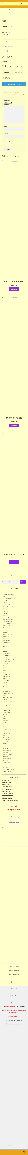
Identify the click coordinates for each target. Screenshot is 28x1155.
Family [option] (5, 609)
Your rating (7, 100)
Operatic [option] (6, 727)
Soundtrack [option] (6, 750)
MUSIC (8, 9)
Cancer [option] (5, 600)
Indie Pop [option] (6, 706)
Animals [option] (6, 638)
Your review (7, 104)
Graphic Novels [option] (7, 693)
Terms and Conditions (7, 798)
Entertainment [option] (7, 607)
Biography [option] (6, 642)
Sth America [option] (7, 630)
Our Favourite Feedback (7, 793)
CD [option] (4, 649)
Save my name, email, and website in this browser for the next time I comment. (14, 143)
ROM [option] (5, 744)
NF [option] (4, 723)
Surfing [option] (5, 632)
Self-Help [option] (6, 626)
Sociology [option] (6, 748)
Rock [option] (5, 741)
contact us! (22, 1006)
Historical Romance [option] (9, 701)
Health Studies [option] (7, 697)
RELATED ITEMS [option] (8, 769)
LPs (12, 9)
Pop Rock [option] (6, 733)
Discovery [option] (6, 670)
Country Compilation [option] (9, 659)
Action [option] (5, 592)
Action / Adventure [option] (8, 594)
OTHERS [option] (6, 767)
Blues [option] (5, 645)
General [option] (5, 689)
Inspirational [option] (7, 708)
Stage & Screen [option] (7, 754)
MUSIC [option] (6, 765)
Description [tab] (5, 42)
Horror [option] (5, 613)
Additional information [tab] (8, 46)
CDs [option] (5, 602)
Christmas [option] (6, 604)
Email (6, 133)
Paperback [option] (6, 729)
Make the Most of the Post (8, 789)
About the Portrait (6, 782)
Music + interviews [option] (8, 619)
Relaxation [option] (6, 739)
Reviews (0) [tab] (5, 51)
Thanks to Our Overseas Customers (10, 800)
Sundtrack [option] (6, 756)
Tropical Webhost (18, 1020)
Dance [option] (5, 666)
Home (4, 9)
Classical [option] (6, 651)
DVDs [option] (5, 672)
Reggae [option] (5, 737)
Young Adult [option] (7, 760)
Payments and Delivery (7, 795)
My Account (4, 1152)
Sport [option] (5, 628)
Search (3, 579)
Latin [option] (5, 716)
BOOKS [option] (6, 647)
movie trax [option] (6, 617)
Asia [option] (4, 596)
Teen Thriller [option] (7, 634)
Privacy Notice (5, 796)
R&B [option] (5, 735)
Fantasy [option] (5, 678)
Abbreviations (5, 784)
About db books (5, 781)
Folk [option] (5, 685)
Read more (14, 289)
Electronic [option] (6, 674)
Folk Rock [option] (6, 687)
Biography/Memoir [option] (9, 598)
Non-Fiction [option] (7, 725)
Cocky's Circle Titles (7, 786)
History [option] (5, 704)
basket (22, 1151)
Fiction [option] (5, 682)
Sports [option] (5, 752)
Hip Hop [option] (6, 699)
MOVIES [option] (6, 763)
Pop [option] (5, 731)
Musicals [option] (6, 720)
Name (6, 126)
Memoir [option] (5, 718)
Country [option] (6, 657)
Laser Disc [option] (6, 615)
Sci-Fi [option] (5, 746)
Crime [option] (5, 663)
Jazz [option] (5, 714)
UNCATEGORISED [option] (9, 771)
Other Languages (6, 791)
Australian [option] (6, 640)
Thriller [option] (5, 636)
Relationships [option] (7, 623)
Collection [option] (6, 653)
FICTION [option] (6, 680)
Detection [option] (6, 668)
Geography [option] (6, 691)
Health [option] (5, 695)
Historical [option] (6, 611)
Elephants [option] (6, 676)
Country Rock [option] (7, 661)
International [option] (7, 712)
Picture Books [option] (7, 621)
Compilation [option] (7, 655)
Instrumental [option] (7, 710)
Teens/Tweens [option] (7, 758)
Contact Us (4, 788)
